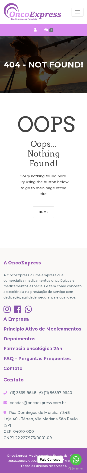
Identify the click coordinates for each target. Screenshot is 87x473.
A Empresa (16, 319)
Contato (13, 368)
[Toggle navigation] (77, 12)
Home (43, 212)
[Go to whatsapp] (76, 459)
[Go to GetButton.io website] (75, 468)
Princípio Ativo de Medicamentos (42, 329)
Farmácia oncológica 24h (32, 348)
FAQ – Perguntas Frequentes (37, 358)
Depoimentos (19, 338)
